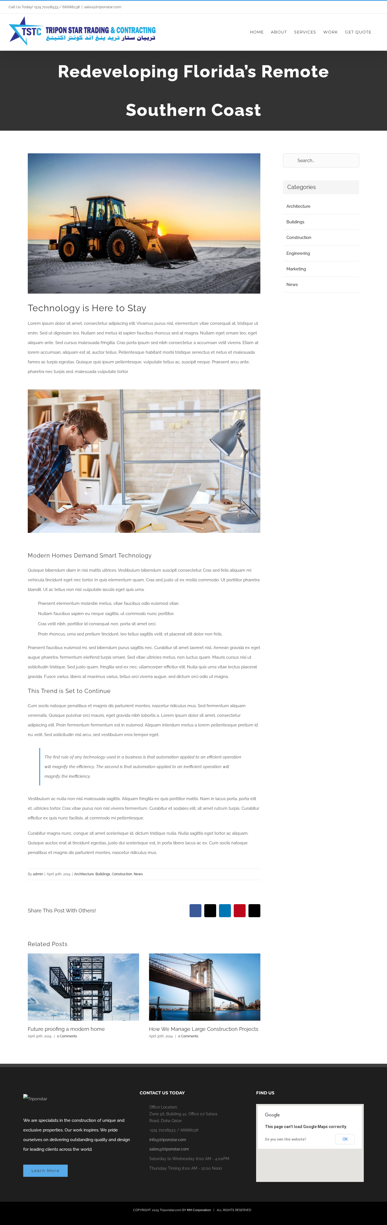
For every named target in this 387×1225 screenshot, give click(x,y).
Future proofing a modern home (66, 1029)
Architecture (84, 874)
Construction (122, 874)
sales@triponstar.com (102, 7)
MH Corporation (199, 1210)
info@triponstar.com (167, 1139)
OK (345, 1139)
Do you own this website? (285, 1139)
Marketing (296, 269)
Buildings (102, 874)
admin (38, 874)
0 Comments (67, 1036)
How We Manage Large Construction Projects (203, 1029)
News (138, 874)
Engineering (298, 253)
